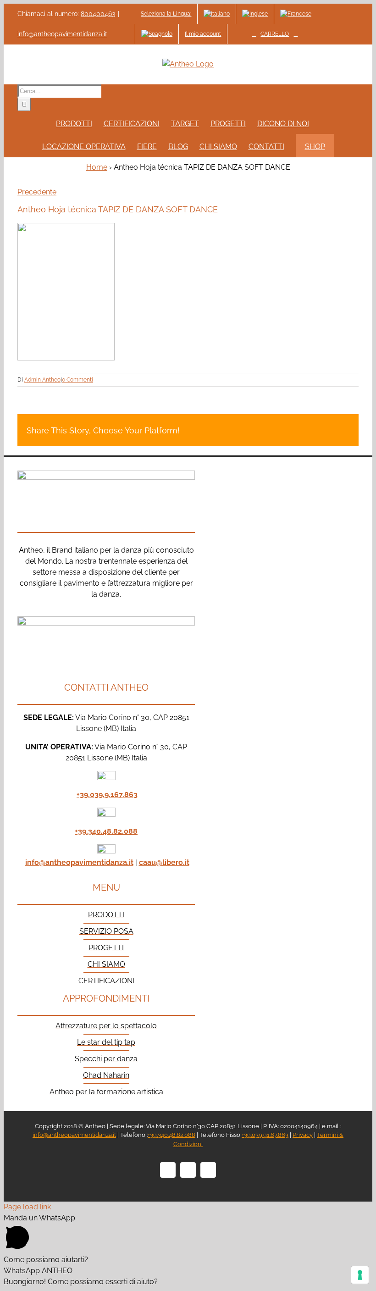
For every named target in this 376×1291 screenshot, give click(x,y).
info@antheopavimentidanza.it (62, 34)
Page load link (27, 1206)
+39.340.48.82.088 (106, 831)
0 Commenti (77, 380)
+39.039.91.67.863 (265, 1134)
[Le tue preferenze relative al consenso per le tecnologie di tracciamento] (360, 1275)
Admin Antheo (42, 380)
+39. (83, 794)
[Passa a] (217, 14)
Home (96, 167)
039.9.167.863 (114, 794)
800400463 (98, 13)
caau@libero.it (164, 862)
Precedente (36, 192)
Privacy (303, 1134)
